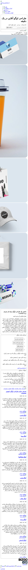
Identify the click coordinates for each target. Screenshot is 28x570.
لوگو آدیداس (22, 540)
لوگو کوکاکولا (22, 457)
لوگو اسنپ (23, 415)
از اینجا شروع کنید (5, 2)
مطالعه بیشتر (22, 411)
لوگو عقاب (23, 498)
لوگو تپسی (23, 478)
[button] (12, 373)
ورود (3, 566)
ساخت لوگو (9, 27)
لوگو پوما (23, 436)
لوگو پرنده (23, 519)
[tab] (18, 339)
